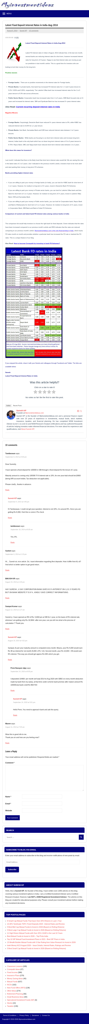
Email (8, 804)
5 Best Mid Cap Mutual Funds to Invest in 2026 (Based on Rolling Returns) (35, 927)
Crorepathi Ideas (13, 969)
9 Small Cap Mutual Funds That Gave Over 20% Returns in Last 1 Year (34, 921)
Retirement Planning (15, 994)
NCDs (9, 985)
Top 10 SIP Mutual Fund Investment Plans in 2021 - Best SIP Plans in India (36, 939)
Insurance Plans (13, 975)
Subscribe (12, 869)
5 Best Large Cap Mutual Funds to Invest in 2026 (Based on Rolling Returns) (36, 930)
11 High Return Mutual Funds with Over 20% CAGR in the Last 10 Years (34, 933)
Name (8, 797)
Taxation (10, 1006)
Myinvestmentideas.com (34, 413)
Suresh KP (23, 30)
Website (8, 811)
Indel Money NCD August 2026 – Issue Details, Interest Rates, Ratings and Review (39, 945)
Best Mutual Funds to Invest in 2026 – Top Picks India (27, 936)
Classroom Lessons (14, 966)
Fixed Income (12, 972)
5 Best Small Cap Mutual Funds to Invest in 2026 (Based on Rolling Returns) (36, 948)
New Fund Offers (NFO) (16, 988)
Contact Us (46, 1015)
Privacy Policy (24, 1015)
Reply (7, 490)
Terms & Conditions (9, 1015)
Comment (9, 763)
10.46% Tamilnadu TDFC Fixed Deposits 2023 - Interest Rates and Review (36, 924)
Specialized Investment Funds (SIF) (21, 1000)
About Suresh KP (27, 429)
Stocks (9, 1003)
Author (8, 405)
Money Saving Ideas (15, 978)
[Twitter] (81, 411)
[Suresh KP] (11, 419)
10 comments (33, 30)
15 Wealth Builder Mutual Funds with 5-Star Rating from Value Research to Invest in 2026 (41, 942)
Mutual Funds (12, 982)
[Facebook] (78, 411)
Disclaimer (35, 1015)
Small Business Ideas (15, 997)
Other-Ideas (11, 991)
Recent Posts (17, 405)
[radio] (35, 392)
